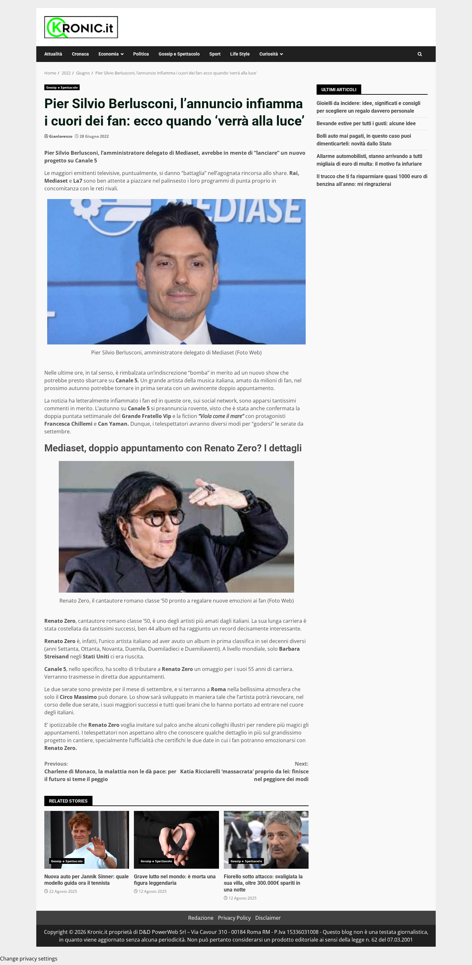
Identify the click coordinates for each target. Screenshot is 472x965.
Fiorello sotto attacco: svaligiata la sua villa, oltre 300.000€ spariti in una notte (266, 840)
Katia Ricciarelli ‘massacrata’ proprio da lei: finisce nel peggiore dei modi (244, 771)
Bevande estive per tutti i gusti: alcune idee (366, 123)
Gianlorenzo (60, 136)
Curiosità (268, 54)
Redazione (201, 917)
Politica (141, 54)
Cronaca (80, 54)
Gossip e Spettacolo (179, 54)
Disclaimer (268, 917)
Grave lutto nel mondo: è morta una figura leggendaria (176, 840)
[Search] (420, 54)
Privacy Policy (234, 917)
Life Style (240, 54)
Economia (109, 54)
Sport (215, 54)
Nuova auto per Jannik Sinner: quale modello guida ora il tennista (86, 840)
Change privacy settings (28, 958)
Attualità (53, 54)
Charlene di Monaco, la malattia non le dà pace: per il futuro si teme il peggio (110, 771)
